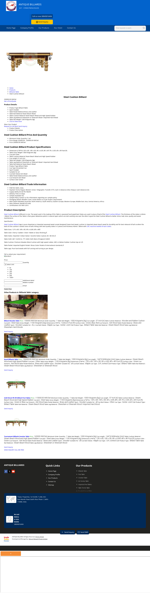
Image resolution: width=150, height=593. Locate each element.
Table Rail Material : (109, 325)
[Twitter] (9, 472)
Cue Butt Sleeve (14, 174)
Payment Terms (14, 190)
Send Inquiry (43, 22)
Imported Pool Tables (85, 484)
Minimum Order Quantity (18, 138)
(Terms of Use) (39, 537)
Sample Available (15, 196)
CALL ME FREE (19, 450)
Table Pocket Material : (34, 364)
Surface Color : (87, 323)
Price (11, 142)
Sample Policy (14, 198)
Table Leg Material (15, 162)
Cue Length (13, 158)
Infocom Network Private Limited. (38, 539)
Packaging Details (15, 199)
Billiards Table (82, 471)
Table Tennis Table (84, 488)
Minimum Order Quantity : (47, 321)
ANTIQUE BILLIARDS (30, 6)
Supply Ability (14, 192)
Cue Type (12, 168)
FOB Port (12, 188)
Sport (11, 170)
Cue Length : (96, 321)
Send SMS (84, 532)
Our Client (58, 28)
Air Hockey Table (83, 481)
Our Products (44, 28)
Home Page (11, 28)
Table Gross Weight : (31, 323)
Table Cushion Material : (125, 321)
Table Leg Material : (38, 366)
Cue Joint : (10, 323)
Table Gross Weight (15, 152)
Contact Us (71, 28)
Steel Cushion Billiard (11, 214)
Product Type (13, 166)
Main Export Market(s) (16, 201)
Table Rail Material (15, 164)
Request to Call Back (11, 126)
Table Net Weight (15, 160)
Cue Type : (63, 325)
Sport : (16, 325)
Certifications (13, 205)
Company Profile (27, 28)
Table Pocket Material (16, 176)
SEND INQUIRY (9, 450)
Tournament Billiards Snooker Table (16, 436)
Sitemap (51, 485)
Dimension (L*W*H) (16, 151)
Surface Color (14, 180)
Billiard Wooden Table (11, 321)
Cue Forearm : (108, 323)
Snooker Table (82, 478)
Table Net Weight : (72, 321)
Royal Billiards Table (11, 359)
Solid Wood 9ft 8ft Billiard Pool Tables (17, 398)
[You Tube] (13, 472)
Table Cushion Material (17, 156)
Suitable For (13, 172)
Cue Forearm (13, 178)
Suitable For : (28, 325)
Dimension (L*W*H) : (61, 323)
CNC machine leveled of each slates (99, 226)
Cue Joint (12, 154)
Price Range (13, 140)
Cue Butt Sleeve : (43, 325)
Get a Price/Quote (10, 101)
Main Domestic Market (17, 203)
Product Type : (84, 325)
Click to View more (15, 121)
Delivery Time (14, 194)
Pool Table (81, 474)
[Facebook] (6, 472)
